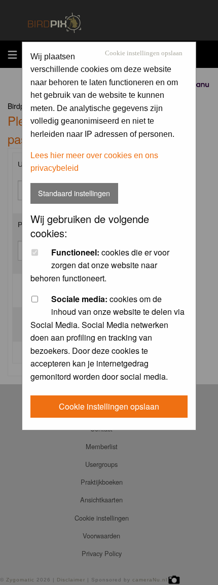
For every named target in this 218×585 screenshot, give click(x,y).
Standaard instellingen (74, 193)
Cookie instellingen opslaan (144, 53)
